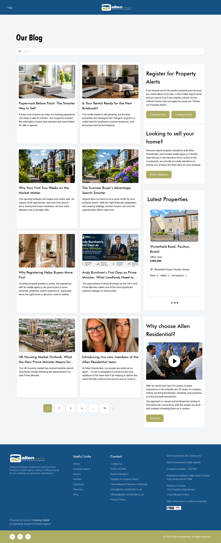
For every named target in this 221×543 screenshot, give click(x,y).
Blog (75, 494)
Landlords (78, 484)
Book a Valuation (159, 174)
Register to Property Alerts (124, 479)
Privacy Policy (118, 499)
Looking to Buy (158, 114)
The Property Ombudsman (181, 489)
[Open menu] (10, 8)
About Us (155, 418)
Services (78, 489)
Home (76, 463)
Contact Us (116, 463)
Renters (77, 479)
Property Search (82, 469)
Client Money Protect (178, 494)
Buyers (77, 474)
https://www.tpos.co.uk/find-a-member (187, 501)
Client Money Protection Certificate (128, 484)
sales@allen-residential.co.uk (126, 489)
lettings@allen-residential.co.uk (127, 494)
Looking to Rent (183, 114)
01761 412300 (118, 469)
